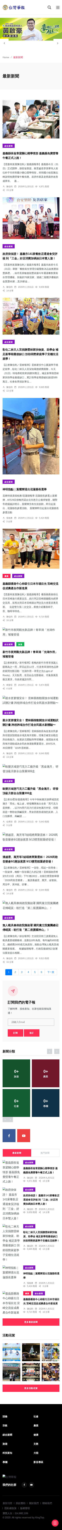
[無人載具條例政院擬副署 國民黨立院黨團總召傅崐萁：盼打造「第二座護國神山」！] (31, 905)
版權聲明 (25, 1508)
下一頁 (50, 972)
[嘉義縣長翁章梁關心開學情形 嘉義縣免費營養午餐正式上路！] (31, 119)
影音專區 (38, 1462)
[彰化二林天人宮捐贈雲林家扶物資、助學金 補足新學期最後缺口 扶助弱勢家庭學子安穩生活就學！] (31, 316)
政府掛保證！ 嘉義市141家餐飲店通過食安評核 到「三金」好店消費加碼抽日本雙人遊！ (41, 1199)
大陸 (36, 1452)
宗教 (5, 1425)
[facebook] (9, 1135)
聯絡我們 (47, 1503)
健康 (36, 1434)
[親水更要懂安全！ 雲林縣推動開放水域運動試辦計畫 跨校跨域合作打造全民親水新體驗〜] (31, 700)
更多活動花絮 (31, 1388)
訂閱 (15, 1033)
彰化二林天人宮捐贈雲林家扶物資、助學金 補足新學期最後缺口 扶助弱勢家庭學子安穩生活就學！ (30, 354)
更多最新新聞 (31, 1322)
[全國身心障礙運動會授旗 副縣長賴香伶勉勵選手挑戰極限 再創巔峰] (31, 1372)
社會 (36, 1416)
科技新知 (7, 1452)
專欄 (5, 1462)
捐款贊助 (20, 1503)
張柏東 (9, 518)
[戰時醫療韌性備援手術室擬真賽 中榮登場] (50, 1352)
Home (6, 57)
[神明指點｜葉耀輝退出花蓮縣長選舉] (31, 436)
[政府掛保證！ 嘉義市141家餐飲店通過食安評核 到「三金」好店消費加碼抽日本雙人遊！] (31, 218)
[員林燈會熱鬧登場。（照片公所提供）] (31, 1352)
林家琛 (9, 685)
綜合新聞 (8, 146)
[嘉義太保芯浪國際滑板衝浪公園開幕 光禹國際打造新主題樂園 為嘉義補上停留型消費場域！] (11, 1352)
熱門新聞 (45, 1153)
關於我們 (34, 1503)
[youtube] (23, 1135)
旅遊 (20, 644)
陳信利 (9, 186)
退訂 (31, 1033)
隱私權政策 (10, 1508)
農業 (6, 576)
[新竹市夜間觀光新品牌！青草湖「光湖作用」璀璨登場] (31, 632)
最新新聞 (16, 1153)
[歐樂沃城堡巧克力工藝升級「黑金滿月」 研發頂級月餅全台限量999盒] (31, 769)
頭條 (5, 1416)
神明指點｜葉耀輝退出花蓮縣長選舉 (25, 489)
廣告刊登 (7, 1503)
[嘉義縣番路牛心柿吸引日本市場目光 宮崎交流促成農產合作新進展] (31, 549)
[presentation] (4, 43)
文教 (36, 1443)
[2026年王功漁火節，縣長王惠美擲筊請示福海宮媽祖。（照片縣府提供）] (50, 1372)
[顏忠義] (31, 29)
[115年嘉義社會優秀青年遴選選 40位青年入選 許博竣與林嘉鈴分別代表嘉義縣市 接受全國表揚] (11, 1372)
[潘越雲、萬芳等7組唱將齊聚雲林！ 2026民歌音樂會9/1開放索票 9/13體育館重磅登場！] (31, 837)
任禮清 (9, 821)
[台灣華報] (14, 7)
